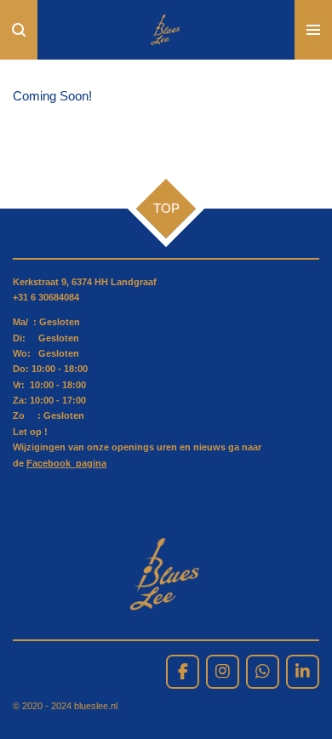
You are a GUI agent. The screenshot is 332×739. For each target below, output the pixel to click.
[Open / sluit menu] (313, 30)
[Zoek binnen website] (18, 30)
